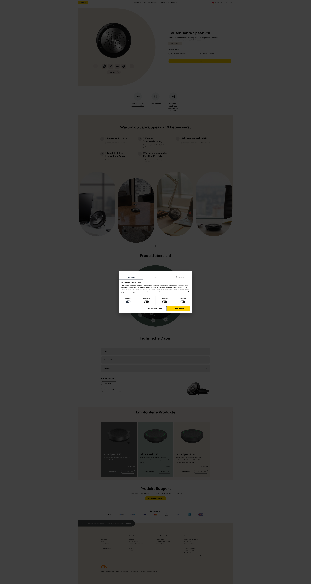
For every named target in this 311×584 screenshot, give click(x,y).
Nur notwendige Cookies (155, 308)
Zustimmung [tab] (131, 277)
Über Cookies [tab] (180, 277)
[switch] (146, 302)
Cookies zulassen (179, 308)
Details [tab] (156, 277)
